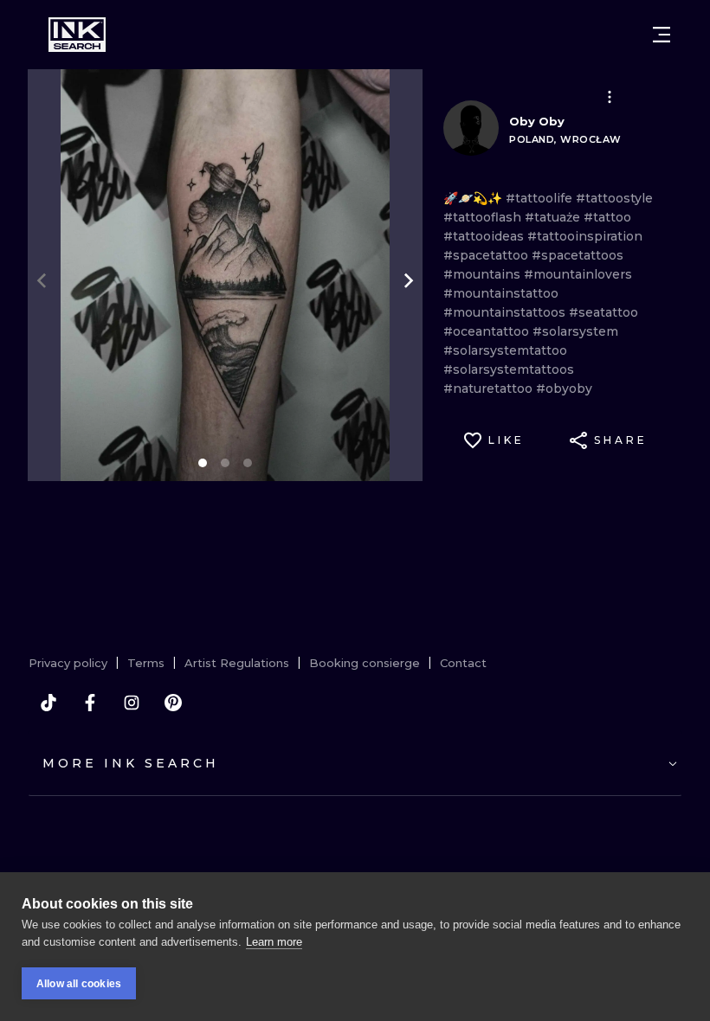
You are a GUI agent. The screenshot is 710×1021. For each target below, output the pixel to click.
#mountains (483, 274)
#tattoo (607, 217)
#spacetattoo (487, 255)
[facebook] (90, 702)
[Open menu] (661, 34)
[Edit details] (609, 97)
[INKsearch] (77, 34)
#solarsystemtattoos (508, 369)
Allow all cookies (78, 984)
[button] (609, 97)
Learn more (274, 941)
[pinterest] (173, 702)
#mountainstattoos (506, 312)
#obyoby (564, 388)
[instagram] (131, 702)
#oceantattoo (487, 331)
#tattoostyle (614, 198)
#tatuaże (554, 217)
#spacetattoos (577, 255)
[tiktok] (48, 702)
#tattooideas (485, 236)
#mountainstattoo (500, 293)
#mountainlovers (578, 274)
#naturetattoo (489, 388)
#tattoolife (541, 198)
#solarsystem (575, 331)
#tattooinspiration (584, 236)
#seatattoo (603, 312)
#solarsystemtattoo (505, 350)
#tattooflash (484, 217)
